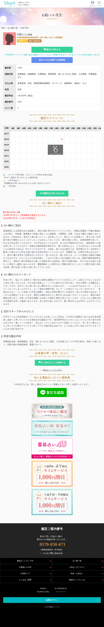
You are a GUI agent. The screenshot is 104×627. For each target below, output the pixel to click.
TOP (3, 28)
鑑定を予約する (53, 49)
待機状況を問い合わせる (53, 193)
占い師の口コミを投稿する (53, 362)
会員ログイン (52, 600)
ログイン (93, 6)
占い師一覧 (12, 28)
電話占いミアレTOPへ (53, 370)
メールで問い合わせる (52, 553)
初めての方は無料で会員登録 (52, 60)
